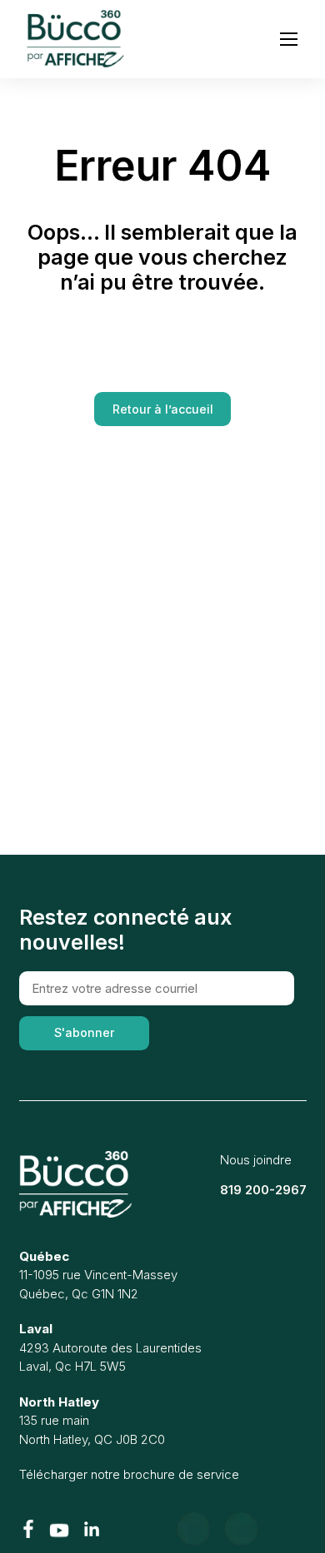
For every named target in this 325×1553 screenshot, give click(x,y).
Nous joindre (256, 1160)
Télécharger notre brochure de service (129, 1474)
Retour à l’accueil (162, 409)
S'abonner (84, 1032)
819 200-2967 (263, 1190)
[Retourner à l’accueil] (75, 1184)
